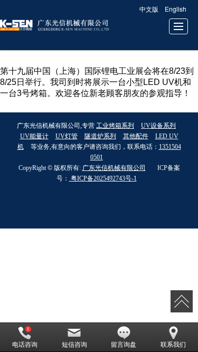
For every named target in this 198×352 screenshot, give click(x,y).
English (175, 8)
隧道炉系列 (100, 136)
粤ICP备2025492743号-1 (103, 178)
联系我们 (173, 344)
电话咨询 (24, 344)
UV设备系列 (158, 125)
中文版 (148, 8)
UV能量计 (34, 136)
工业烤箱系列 (115, 125)
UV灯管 (66, 136)
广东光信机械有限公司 (114, 168)
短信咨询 (74, 344)
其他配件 (135, 136)
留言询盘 (123, 344)
